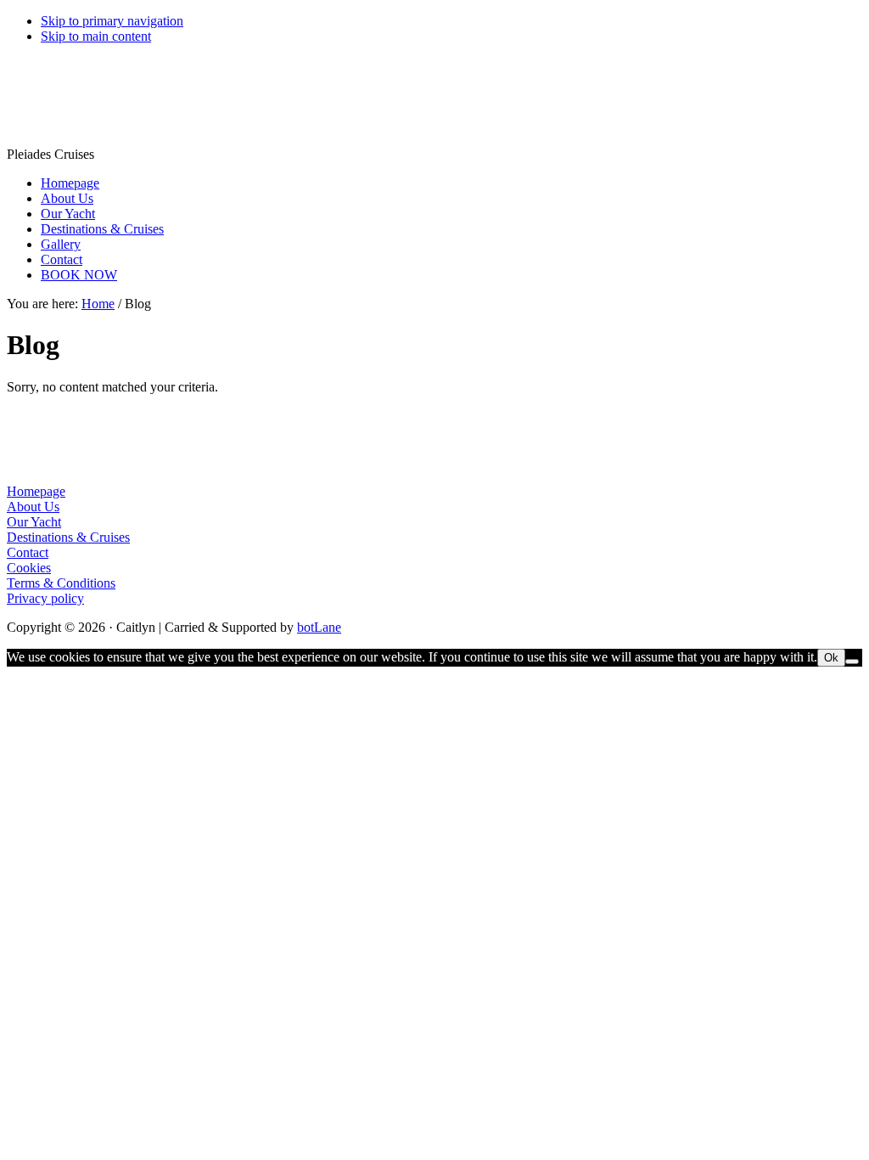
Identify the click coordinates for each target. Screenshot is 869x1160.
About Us (33, 506)
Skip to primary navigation (112, 21)
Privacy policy (45, 598)
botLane (319, 627)
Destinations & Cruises (68, 537)
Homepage (36, 491)
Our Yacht (34, 522)
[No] (852, 661)
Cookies (29, 567)
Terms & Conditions (61, 583)
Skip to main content (96, 36)
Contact (27, 552)
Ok (831, 657)
